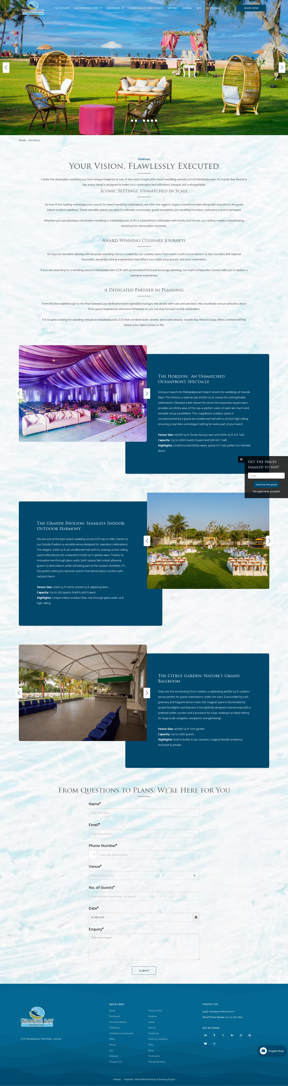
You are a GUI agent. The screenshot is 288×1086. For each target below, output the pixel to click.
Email (94, 824)
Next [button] (146, 393)
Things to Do (115, 1062)
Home (22, 140)
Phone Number (102, 845)
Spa (198, 8)
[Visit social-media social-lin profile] (232, 1035)
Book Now (251, 8)
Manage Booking (156, 1062)
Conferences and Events (145, 8)
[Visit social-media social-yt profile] (205, 1044)
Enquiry (95, 929)
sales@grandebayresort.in (221, 1011)
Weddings (113, 8)
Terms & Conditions (158, 1039)
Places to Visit (155, 1011)
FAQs (151, 1045)
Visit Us (152, 1028)
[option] (83, 393)
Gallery (151, 1022)
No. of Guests (101, 887)
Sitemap (117, 1079)
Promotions (154, 1056)
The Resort (62, 8)
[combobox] (92, 854)
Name (94, 803)
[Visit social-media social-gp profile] (249, 1035)
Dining (187, 8)
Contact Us (153, 1033)
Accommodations (87, 8)
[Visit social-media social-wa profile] (214, 1044)
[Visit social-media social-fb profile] (214, 1035)
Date (93, 908)
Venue (94, 866)
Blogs (151, 1050)
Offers (172, 8)
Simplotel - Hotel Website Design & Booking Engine (149, 1079)
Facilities (152, 1016)
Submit (144, 970)
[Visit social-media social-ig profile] (241, 1035)
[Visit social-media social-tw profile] (223, 1035)
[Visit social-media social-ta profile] (205, 1035)
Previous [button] (18, 393)
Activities (213, 8)
